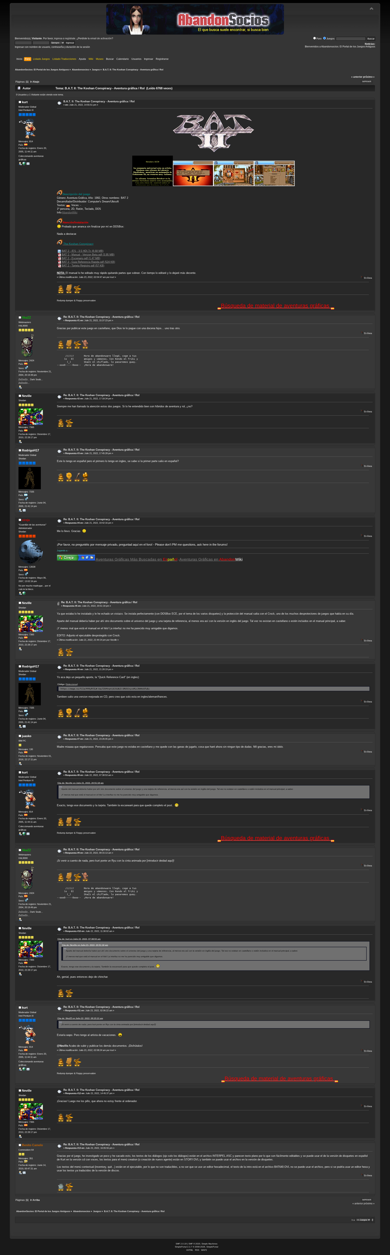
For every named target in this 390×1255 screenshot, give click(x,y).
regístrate (70, 38)
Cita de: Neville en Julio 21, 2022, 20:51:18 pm (80, 783)
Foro (319, 38)
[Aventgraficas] (24, 164)
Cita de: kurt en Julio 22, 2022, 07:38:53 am (79, 939)
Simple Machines (209, 1244)
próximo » (369, 77)
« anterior (356, 77)
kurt (25, 102)
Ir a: (353, 1220)
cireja (26, 520)
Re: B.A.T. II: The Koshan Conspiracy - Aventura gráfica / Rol (101, 316)
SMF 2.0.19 (181, 1244)
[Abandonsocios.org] (24, 594)
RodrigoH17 (30, 450)
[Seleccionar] (72, 684)
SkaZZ (26, 317)
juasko (26, 736)
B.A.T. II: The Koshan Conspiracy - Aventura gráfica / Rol (99, 101)
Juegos (330, 38)
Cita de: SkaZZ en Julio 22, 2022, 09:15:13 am (80, 1018)
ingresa (58, 38)
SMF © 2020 (194, 1244)
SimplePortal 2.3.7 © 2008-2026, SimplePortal (196, 1247)
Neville (26, 396)
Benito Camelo (32, 1145)
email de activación (101, 38)
